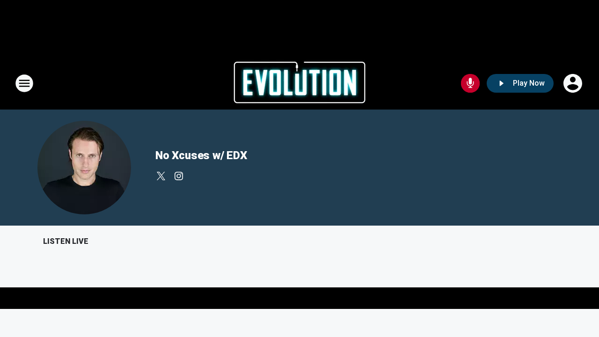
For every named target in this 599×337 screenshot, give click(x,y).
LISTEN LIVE (65, 241)
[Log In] (573, 83)
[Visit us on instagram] (178, 176)
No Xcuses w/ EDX (201, 155)
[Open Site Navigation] (24, 83)
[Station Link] (299, 83)
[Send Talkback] (470, 83)
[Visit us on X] (161, 176)
